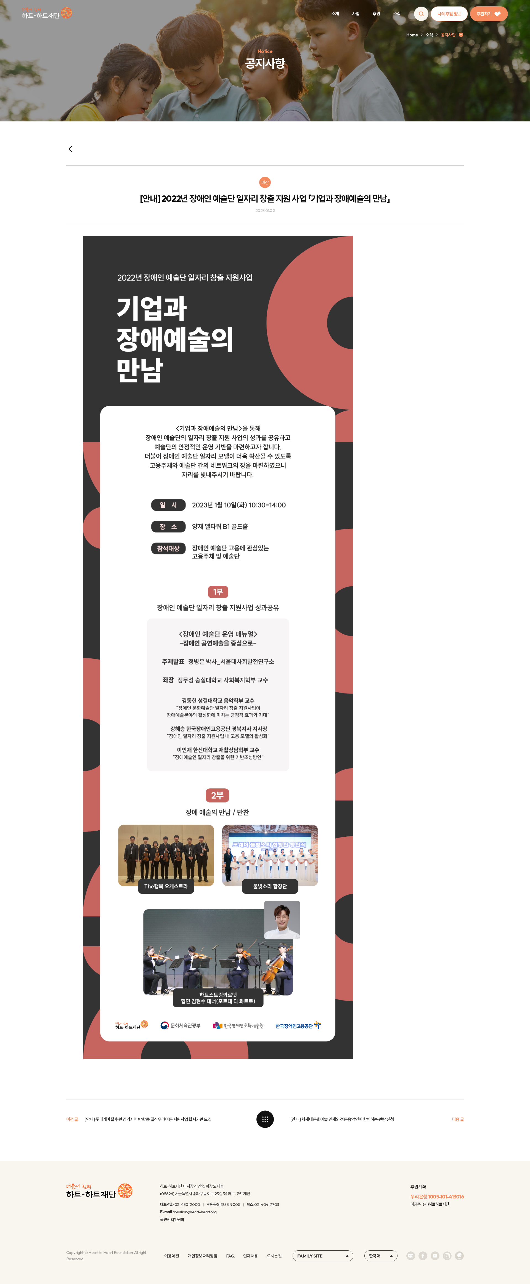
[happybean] (459, 1255)
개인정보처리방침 (202, 1256)
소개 (335, 13)
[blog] (410, 1255)
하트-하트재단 (47, 14)
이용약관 (171, 1256)
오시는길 (274, 1256)
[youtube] (435, 1255)
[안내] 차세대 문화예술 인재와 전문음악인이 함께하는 (342, 1119)
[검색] (421, 14)
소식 (397, 13)
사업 (355, 13)
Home (412, 35)
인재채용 (250, 1256)
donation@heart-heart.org (195, 1211)
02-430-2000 (187, 1204)
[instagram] (447, 1255)
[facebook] (422, 1255)
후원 (376, 13)
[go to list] (265, 1119)
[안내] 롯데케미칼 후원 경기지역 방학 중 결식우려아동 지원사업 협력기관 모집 (147, 1119)
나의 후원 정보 (449, 14)
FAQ (230, 1256)
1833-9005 (230, 1204)
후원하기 (484, 14)
